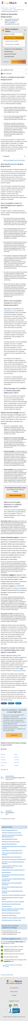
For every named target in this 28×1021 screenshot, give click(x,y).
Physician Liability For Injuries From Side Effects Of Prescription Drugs (12, 909)
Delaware (16, 762)
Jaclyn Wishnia (9, 19)
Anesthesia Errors (7, 906)
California (3, 760)
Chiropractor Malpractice (9, 915)
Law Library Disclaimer (7, 975)
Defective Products (10, 54)
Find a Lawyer (4, 8)
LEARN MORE (14, 735)
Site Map (14, 995)
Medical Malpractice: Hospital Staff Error (13, 870)
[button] (26, 3)
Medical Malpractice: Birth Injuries (11, 904)
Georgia (16, 765)
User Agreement (14, 987)
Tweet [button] (11, 703)
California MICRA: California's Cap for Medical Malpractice (12, 866)
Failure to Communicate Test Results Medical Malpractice (12, 836)
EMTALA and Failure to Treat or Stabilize (13, 901)
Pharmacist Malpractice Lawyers (11, 913)
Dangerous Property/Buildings (13, 49)
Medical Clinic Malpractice (9, 844)
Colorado (16, 760)
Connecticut (4, 762)
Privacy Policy (14, 991)
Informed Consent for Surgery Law (11, 920)
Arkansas (16, 757)
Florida (2, 765)
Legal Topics (12, 8)
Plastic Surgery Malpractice (9, 830)
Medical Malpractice (19, 9)
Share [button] (3, 703)
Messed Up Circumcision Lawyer (11, 841)
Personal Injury (8, 51)
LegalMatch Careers (14, 1001)
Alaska (15, 754)
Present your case (9, 946)
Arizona (3, 757)
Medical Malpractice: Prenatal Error (12, 857)
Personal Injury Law (7, 9)
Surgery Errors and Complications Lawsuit (13, 895)
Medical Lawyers (6, 872)
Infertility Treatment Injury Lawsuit (11, 832)
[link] (3, 970)
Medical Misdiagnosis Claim (9, 839)
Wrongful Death (9, 56)
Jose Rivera (11, 22)
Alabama (3, 754)
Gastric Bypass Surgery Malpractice (12, 850)
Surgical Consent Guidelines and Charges (13, 918)
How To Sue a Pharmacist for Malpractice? (14, 859)
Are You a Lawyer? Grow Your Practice (14, 160)
